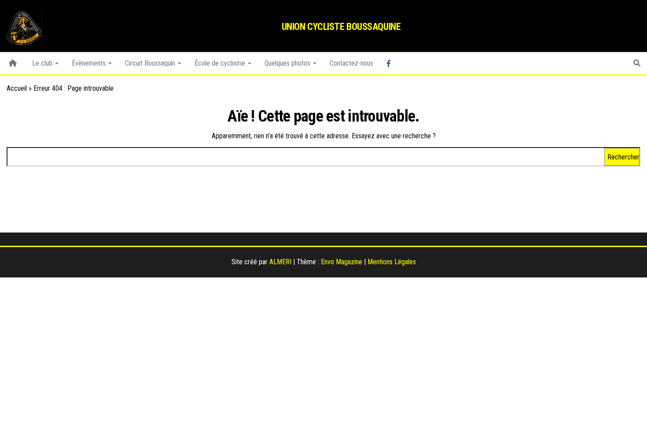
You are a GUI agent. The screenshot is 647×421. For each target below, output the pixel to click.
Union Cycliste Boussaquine (341, 26)
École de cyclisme (221, 63)
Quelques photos (288, 63)
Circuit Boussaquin (151, 63)
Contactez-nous (351, 63)
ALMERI (280, 262)
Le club (43, 63)
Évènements (89, 63)
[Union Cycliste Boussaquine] (13, 63)
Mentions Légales (392, 262)
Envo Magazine (341, 262)
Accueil (17, 88)
